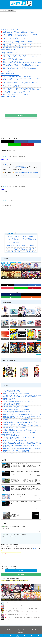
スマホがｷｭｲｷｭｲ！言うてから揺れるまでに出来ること (14, 438)
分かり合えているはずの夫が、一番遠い (9, 52)
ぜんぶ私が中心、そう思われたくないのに (10, 435)
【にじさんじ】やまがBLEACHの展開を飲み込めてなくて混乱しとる (20, 248)
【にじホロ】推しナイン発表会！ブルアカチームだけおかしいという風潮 (18, 437)
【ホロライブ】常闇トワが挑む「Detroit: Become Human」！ (15, 391)
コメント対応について (36, 548)
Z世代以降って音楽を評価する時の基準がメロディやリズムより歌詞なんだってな (20, 432)
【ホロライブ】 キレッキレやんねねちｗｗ (10, 79)
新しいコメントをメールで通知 (9, 566)
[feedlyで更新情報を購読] (11, 297)
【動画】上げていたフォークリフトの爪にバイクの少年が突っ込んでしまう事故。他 (18, 88)
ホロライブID (4, 150)
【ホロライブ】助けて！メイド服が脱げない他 (11, 85)
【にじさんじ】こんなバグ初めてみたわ (11, 403)
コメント (3, 553)
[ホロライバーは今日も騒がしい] (10, 372)
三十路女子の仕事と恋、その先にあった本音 (10, 75)
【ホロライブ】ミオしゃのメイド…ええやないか (11, 61)
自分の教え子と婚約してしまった (9, 398)
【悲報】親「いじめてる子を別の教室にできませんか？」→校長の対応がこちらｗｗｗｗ (19, 82)
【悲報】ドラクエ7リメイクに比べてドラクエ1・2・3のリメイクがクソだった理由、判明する (20, 56)
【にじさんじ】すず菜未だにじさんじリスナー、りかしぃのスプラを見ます (19, 430)
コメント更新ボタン (21, 574)
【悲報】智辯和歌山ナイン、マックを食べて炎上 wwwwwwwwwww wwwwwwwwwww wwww (20, 65)
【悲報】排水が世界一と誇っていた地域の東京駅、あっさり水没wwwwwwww (17, 67)
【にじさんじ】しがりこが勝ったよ (9, 71)
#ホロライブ (23, 167)
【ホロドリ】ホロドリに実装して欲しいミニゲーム (16, 243)
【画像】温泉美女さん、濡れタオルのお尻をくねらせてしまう (14, 42)
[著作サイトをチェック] (11, 294)
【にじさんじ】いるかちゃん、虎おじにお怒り (12, 408)
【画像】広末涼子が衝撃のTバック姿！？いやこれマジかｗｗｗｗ (16, 429)
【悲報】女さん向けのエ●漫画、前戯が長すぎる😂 (13, 447)
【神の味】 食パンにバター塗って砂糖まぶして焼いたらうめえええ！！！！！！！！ (21, 396)
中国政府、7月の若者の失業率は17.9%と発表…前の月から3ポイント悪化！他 (19, 422)
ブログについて (21, 629)
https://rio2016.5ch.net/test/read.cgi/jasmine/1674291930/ (31, 211)
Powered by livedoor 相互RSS (8, 49)
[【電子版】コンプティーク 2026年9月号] (24, 372)
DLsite (38, 365)
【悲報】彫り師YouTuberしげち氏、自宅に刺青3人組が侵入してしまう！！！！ (18, 47)
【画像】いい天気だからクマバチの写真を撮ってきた (14, 440)
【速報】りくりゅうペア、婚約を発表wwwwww (11, 53)
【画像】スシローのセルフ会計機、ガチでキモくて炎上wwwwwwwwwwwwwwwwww (19, 68)
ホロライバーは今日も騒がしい (8, 378)
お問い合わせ (21, 630)
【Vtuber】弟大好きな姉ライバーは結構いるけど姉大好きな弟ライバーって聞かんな (18, 32)
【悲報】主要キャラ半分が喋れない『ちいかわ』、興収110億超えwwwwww (19, 417)
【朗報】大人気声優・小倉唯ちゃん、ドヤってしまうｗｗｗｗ (14, 55)
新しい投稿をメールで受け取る (9, 568)
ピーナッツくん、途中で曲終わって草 (9, 58)
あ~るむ (4, 379)
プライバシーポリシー (34, 629)
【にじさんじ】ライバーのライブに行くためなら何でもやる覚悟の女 (15, 35)
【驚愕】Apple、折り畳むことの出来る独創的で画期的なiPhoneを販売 (17, 419)
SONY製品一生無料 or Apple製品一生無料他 (11, 86)
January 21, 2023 (30, 175)
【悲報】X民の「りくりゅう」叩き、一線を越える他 (12, 92)
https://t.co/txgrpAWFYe (19, 172)
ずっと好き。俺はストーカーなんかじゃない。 (10, 29)
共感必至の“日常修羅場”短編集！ (8, 413)
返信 (39, 531)
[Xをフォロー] (31, 294)
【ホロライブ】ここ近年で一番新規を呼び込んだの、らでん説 (16, 411)
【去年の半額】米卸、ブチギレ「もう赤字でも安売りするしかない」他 (16, 91)
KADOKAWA (19, 378)
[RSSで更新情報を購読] (31, 297)
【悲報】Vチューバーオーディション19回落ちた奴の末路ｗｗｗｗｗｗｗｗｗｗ (18, 41)
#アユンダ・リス (19, 166)
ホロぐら (9, 150)
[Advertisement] (21, 19)
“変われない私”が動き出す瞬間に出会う (10, 390)
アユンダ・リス (14, 150)
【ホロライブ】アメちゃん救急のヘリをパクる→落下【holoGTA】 (15, 94)
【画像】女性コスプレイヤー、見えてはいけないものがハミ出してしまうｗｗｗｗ (18, 64)
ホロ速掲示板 (7, 629)
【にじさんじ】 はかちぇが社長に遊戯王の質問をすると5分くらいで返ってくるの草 (18, 76)
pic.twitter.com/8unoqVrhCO (31, 172)
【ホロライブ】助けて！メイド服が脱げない (12, 404)
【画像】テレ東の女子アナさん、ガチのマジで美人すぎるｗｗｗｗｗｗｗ (16, 44)
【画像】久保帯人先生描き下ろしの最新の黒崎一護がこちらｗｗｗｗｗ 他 (18, 424)
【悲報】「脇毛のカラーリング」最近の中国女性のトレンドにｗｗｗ (15, 45)
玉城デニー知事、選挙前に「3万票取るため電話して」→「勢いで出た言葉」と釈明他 (21, 416)
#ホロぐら (6, 164)
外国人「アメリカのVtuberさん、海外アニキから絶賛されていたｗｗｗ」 (18, 406)
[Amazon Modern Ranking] (38, 341)
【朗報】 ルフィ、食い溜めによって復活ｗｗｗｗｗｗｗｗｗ (15, 393)
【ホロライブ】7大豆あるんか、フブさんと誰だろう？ (13, 59)
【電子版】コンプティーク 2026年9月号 (23, 377)
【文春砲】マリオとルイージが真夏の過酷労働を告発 (14, 427)
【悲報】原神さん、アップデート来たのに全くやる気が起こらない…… (16, 38)
